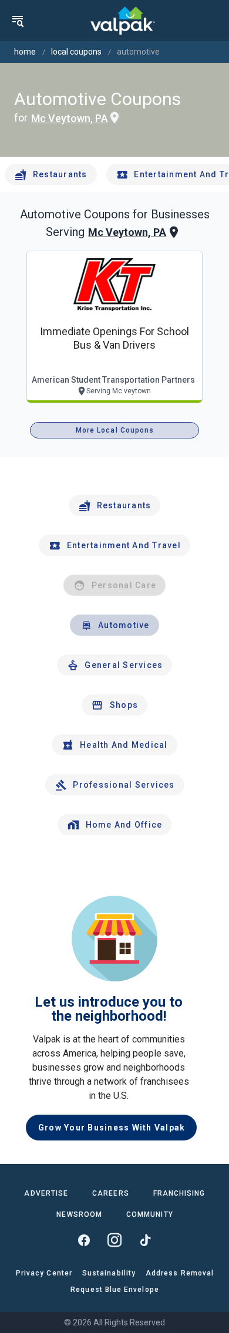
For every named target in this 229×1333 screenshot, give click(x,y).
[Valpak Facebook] (84, 1240)
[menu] (17, 20)
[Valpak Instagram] (114, 1240)
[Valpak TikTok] (145, 1240)
